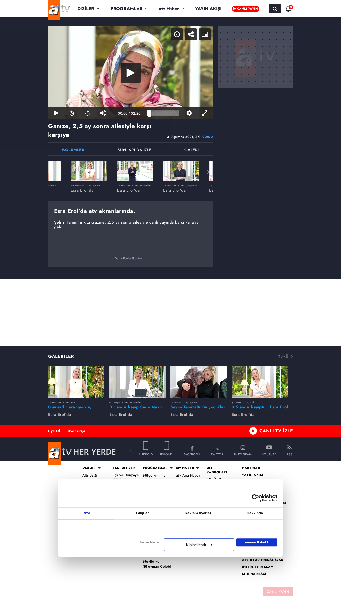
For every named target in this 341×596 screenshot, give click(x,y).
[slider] (164, 113)
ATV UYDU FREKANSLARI (263, 560)
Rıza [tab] (86, 513)
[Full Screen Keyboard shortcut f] (205, 113)
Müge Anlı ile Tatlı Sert (154, 478)
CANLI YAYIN (278, 591)
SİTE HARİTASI (254, 574)
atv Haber (169, 8)
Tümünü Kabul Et (256, 542)
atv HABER (185, 468)
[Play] (131, 73)
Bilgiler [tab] (142, 513)
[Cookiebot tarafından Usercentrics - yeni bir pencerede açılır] (255, 498)
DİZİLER (85, 8)
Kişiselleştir (196, 545)
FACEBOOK (192, 454)
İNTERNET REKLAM (258, 567)
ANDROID (146, 454)
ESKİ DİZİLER (124, 468)
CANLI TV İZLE (276, 431)
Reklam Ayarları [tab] (198, 513)
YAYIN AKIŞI (208, 8)
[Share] (191, 34)
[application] (130, 72)
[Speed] (177, 34)
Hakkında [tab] (255, 513)
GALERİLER (61, 356)
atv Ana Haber (188, 475)
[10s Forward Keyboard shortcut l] (87, 113)
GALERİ (191, 150)
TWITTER (217, 454)
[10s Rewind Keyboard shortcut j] (72, 113)
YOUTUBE (269, 454)
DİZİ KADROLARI (217, 470)
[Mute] (103, 113)
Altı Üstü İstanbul (89, 478)
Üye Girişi (76, 431)
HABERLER (251, 468)
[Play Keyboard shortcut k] (56, 113)
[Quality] (189, 113)
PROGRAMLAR (127, 8)
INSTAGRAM (243, 454)
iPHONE (166, 454)
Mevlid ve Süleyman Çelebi (157, 564)
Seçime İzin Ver (150, 542)
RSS (290, 454)
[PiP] (205, 34)
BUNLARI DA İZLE (134, 150)
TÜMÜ (283, 356)
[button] (53, 172)
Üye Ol (54, 431)
